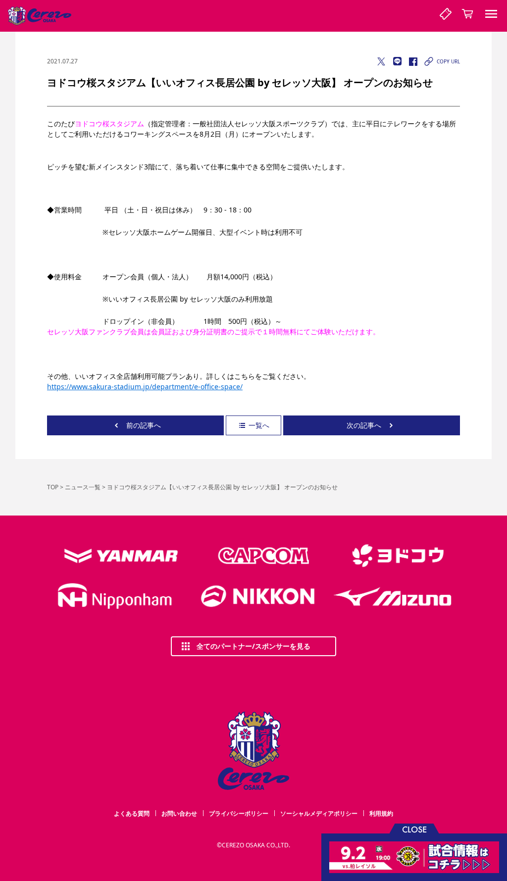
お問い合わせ (179, 813)
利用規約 (381, 813)
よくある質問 (132, 813)
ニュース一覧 (83, 487)
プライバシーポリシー (238, 813)
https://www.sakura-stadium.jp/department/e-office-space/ (145, 386)
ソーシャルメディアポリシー (318, 813)
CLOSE (414, 828)
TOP (52, 487)
